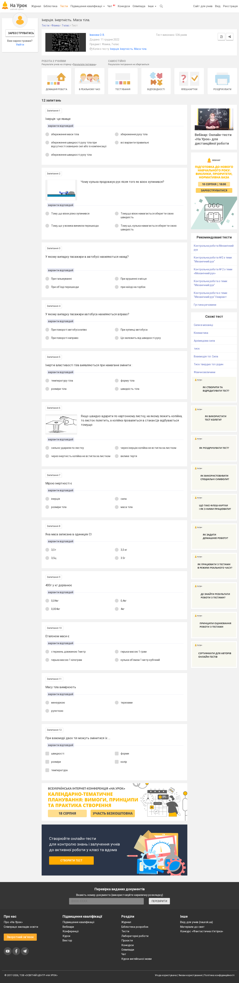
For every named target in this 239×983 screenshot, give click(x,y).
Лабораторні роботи (134, 936)
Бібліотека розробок (134, 926)
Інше (151, 6)
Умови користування (190, 975)
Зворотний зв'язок (20, 937)
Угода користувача (166, 975)
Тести (64, 6)
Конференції (71, 931)
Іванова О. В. (97, 34)
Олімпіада (139, 6)
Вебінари (68, 926)
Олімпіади (127, 949)
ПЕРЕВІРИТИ (159, 901)
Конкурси (124, 6)
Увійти (20, 44)
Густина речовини (205, 304)
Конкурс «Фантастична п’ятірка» (201, 931)
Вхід (218, 6)
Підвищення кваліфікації (86, 6)
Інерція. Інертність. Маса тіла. (128, 48)
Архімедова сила (204, 340)
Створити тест (71, 860)
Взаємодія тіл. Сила (206, 356)
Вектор (67, 940)
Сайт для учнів (202, 6)
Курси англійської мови (136, 959)
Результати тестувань (84, 64)
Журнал (36, 6)
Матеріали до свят (192, 926)
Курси (66, 936)
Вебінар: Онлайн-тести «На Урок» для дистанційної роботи (213, 139)
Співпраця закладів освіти (21, 926)
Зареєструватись (21, 33)
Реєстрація (230, 6)
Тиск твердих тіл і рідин (208, 364)
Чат (111, 6)
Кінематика (201, 332)
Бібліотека (50, 6)
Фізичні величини (204, 372)
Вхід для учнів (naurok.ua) (196, 922)
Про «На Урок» (13, 922)
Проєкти (127, 940)
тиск (197, 348)
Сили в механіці (203, 324)
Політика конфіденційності (219, 975)
